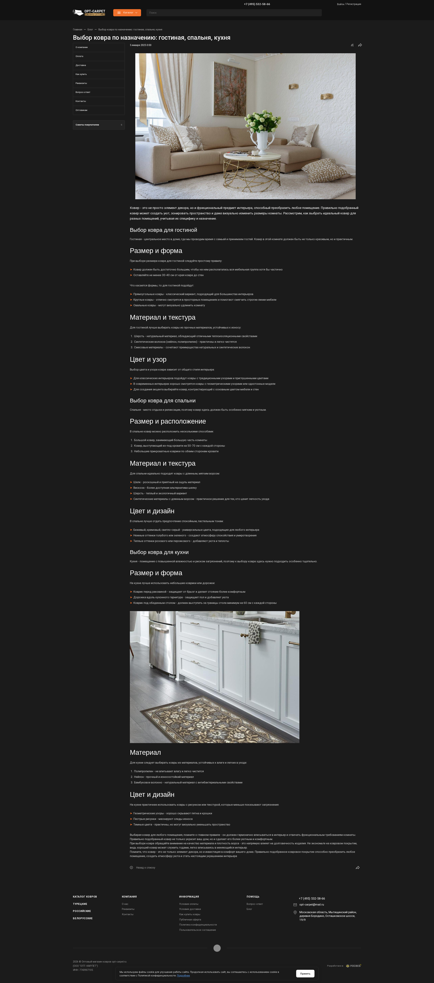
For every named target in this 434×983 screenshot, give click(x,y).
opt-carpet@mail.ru (311, 904)
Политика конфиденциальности (198, 924)
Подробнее (183, 975)
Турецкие (80, 904)
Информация (189, 896)
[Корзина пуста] (357, 13)
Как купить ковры (189, 914)
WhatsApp (217, 948)
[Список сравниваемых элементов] (330, 13)
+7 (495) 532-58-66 (257, 4)
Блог (249, 909)
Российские (82, 911)
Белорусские (83, 918)
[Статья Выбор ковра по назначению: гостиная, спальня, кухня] (245, 126)
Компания (129, 896)
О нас (125, 904)
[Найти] (317, 12)
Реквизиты (128, 909)
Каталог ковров (85, 896)
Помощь (253, 896)
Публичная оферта (190, 919)
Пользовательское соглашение (197, 929)
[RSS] (352, 45)
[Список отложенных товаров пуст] (344, 13)
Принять (305, 973)
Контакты (127, 914)
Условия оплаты (188, 904)
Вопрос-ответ (255, 904)
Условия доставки (190, 909)
